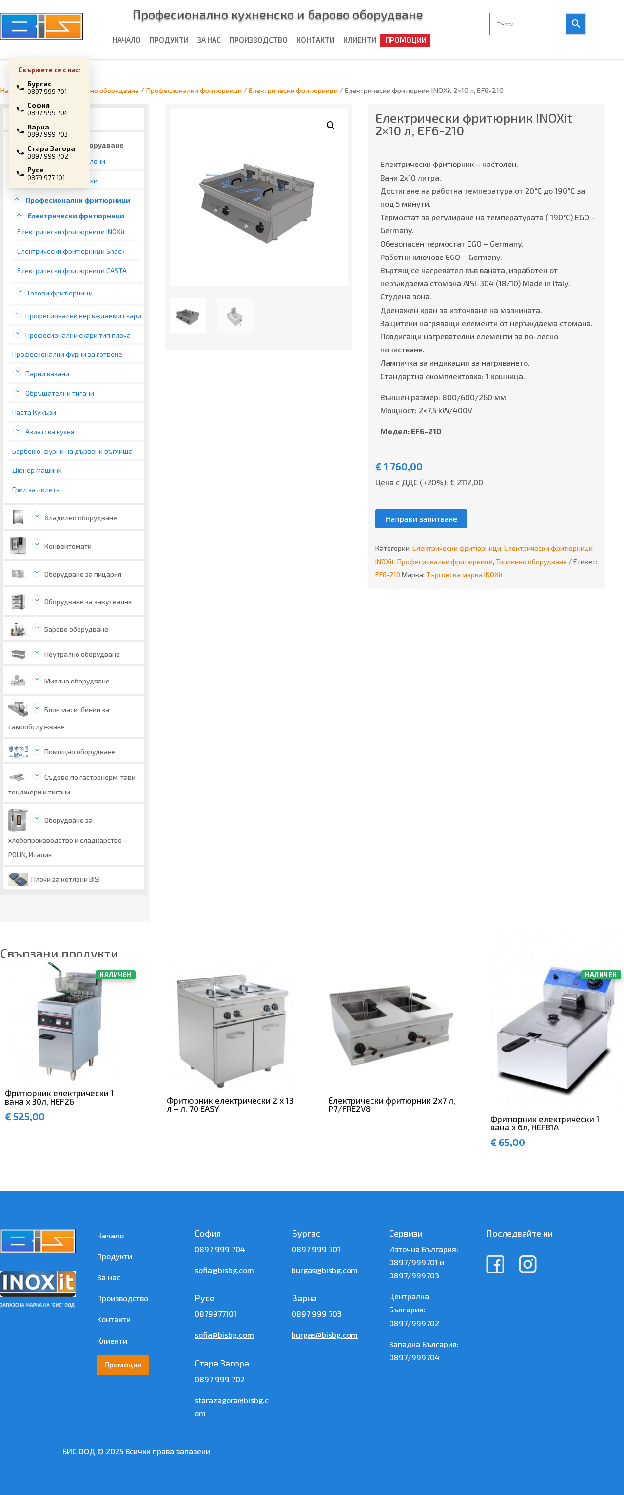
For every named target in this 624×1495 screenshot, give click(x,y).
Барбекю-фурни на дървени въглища (72, 451)
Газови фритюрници (60, 293)
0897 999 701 (316, 1249)
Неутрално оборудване (82, 654)
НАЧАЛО (127, 40)
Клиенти (112, 1340)
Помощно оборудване (80, 751)
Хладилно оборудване (80, 518)
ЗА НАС (209, 40)
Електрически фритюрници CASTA (72, 270)
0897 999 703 (317, 1313)
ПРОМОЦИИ (406, 40)
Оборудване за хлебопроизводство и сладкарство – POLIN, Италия (67, 837)
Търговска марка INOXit (464, 575)
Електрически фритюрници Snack (71, 251)
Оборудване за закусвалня (88, 601)
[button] (331, 125)
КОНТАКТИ (315, 40)
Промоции (123, 1364)
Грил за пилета (36, 489)
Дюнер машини (37, 470)
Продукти (114, 1256)
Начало (110, 1235)
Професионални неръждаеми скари (83, 316)
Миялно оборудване (77, 681)
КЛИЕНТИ (359, 40)
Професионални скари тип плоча (78, 335)
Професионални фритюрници (194, 90)
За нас (108, 1277)
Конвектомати (68, 546)
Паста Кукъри (34, 412)
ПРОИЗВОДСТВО (259, 40)
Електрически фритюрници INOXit (71, 231)
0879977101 (215, 1313)
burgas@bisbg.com (325, 1269)
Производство (122, 1298)
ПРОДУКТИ (169, 40)
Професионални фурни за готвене (67, 354)
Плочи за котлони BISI (65, 879)
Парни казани (47, 373)
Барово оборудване (76, 629)
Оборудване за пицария (82, 574)
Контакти (114, 1319)
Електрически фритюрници (293, 90)
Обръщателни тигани (59, 393)
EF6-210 (387, 575)
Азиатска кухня (49, 431)
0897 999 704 (220, 1249)
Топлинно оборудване (103, 90)
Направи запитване (421, 518)
